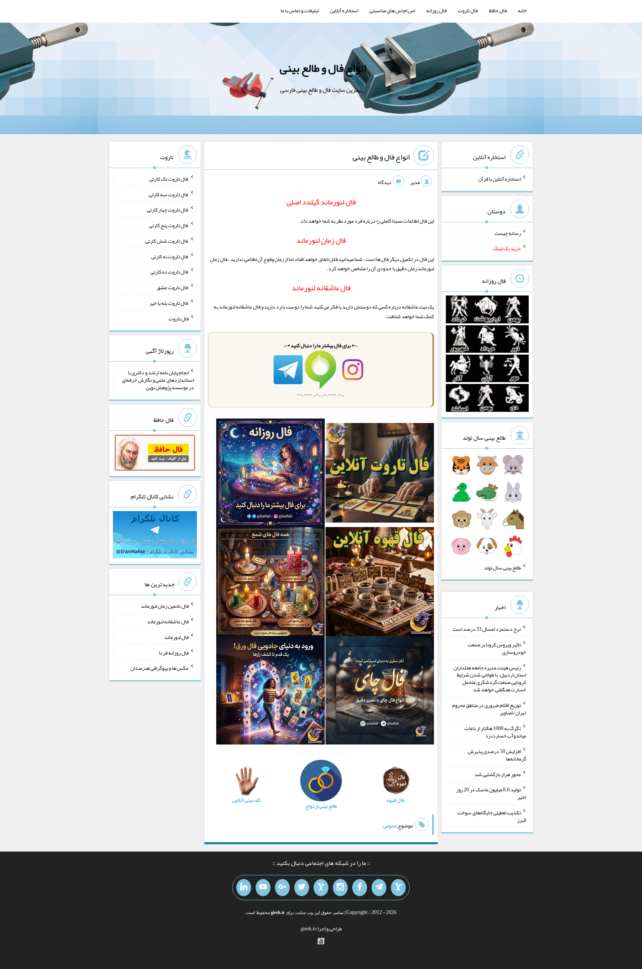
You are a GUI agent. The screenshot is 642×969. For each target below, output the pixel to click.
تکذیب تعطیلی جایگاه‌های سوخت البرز (491, 816)
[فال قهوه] (379, 583)
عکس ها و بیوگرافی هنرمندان (159, 668)
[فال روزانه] (270, 474)
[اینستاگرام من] (340, 887)
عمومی (389, 825)
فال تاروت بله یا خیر (169, 303)
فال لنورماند (176, 637)
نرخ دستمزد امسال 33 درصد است (487, 629)
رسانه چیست (508, 232)
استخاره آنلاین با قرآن (499, 179)
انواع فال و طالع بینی (323, 68)
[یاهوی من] (398, 887)
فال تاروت (468, 10)
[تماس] (321, 887)
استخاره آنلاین (344, 10)
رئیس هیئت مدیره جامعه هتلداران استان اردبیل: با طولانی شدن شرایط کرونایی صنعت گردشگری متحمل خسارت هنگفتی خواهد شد (490, 678)
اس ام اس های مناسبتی (392, 10)
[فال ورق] (270, 692)
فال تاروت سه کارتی (169, 194)
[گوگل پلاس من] (282, 887)
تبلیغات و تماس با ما (300, 10)
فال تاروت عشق (173, 287)
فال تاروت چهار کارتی (168, 209)
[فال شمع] (270, 583)
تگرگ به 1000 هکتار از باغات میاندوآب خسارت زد (495, 732)
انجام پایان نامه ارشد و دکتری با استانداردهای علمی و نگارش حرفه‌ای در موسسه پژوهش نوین (158, 380)
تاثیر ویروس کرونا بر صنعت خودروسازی (497, 648)
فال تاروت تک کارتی (169, 179)
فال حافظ (498, 10)
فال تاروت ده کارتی (169, 272)
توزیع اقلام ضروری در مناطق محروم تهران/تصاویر (489, 709)
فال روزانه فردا (174, 652)
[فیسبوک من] (359, 887)
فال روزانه (436, 10)
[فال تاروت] (379, 474)
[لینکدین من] (243, 887)
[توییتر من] (301, 887)
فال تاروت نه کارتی (170, 256)
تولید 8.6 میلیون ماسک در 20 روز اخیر (491, 793)
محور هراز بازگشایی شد (497, 774)
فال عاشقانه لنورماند (168, 621)
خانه (522, 10)
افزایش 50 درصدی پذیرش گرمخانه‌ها (497, 755)
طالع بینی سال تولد (502, 567)
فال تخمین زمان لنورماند (165, 606)
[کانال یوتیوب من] (263, 887)
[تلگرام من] (379, 887)
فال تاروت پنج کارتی (169, 225)
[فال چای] (379, 692)
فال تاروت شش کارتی (167, 241)
